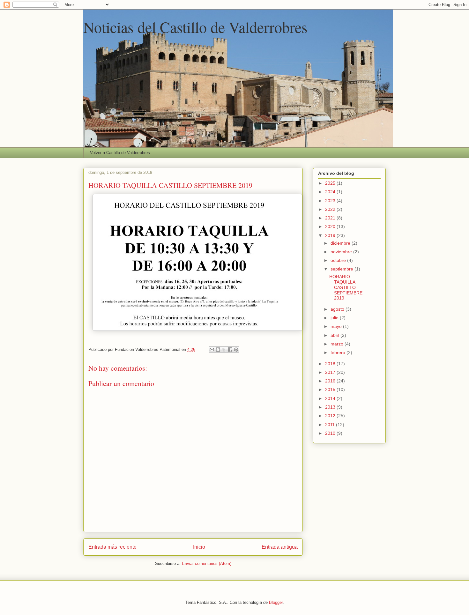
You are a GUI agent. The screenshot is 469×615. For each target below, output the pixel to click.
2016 (331, 380)
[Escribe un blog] (218, 349)
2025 (331, 183)
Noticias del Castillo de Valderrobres (195, 27)
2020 (331, 226)
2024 (331, 191)
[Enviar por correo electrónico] (212, 349)
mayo (337, 326)
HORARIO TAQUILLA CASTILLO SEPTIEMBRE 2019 (345, 287)
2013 (331, 407)
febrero (338, 352)
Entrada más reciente (112, 547)
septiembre (342, 268)
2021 (331, 217)
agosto (338, 309)
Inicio (199, 547)
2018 (331, 363)
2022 (331, 209)
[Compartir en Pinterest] (236, 349)
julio (335, 317)
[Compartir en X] (224, 349)
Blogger (276, 602)
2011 (330, 424)
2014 (331, 398)
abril (335, 335)
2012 (331, 415)
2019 (331, 235)
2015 (331, 389)
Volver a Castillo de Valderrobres (120, 152)
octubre (339, 260)
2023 (331, 200)
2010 (331, 433)
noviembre (342, 251)
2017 (331, 372)
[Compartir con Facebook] (230, 349)
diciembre (341, 243)
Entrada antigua (280, 547)
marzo (338, 343)
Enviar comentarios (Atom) (206, 563)
